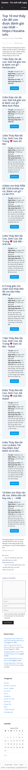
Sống (5, 707)
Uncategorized (8, 712)
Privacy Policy (8, 764)
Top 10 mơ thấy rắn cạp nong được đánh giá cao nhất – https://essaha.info (12, 560)
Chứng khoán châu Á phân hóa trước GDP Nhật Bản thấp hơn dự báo (14, 640)
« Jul (5, 755)
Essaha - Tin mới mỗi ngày (14, 2)
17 (5, 744)
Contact (21, 764)
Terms (15, 764)
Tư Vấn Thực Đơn (9, 709)
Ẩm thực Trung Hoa (10, 686)
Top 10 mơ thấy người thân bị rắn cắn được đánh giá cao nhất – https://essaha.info (13, 567)
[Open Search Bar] (2, 7)
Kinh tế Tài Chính (9, 699)
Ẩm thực (6, 683)
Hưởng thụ (7, 696)
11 (8, 741)
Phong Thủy (7, 704)
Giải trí (6, 555)
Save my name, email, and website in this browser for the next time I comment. (14, 616)
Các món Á (7, 691)
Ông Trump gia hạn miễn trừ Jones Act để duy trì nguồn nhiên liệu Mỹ (14, 647)
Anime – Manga (9, 688)
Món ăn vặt (7, 701)
